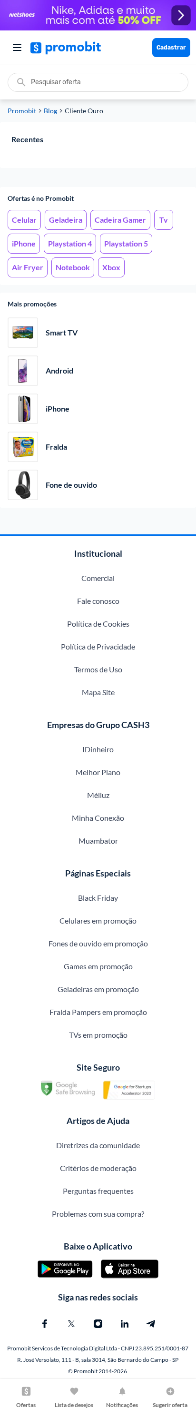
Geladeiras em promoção (98, 989)
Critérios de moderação (98, 1167)
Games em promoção (98, 966)
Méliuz (98, 794)
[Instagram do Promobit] (98, 1323)
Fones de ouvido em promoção (98, 943)
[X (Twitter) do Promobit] (71, 1323)
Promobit (22, 111)
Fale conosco (98, 600)
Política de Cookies (98, 623)
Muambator (98, 840)
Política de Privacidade (98, 646)
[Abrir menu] (17, 47)
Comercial (98, 577)
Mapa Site (98, 692)
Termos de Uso (98, 669)
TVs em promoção (98, 1034)
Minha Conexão (98, 817)
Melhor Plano (98, 772)
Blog (50, 111)
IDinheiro (98, 749)
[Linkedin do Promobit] (124, 1323)
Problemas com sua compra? (98, 1213)
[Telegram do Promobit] (151, 1323)
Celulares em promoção (98, 920)
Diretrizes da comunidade (98, 1145)
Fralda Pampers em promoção (98, 1011)
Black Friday (98, 897)
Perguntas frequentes (98, 1190)
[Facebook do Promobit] (44, 1323)
